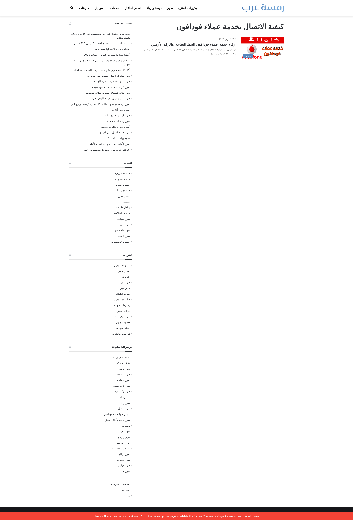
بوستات (126, 425)
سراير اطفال (123, 293)
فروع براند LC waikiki (118, 138)
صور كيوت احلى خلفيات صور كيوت (111, 87)
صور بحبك (124, 471)
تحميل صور (124, 196)
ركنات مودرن (123, 327)
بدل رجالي (124, 397)
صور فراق (124, 454)
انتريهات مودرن (122, 265)
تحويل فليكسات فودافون (117, 414)
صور (170, 8)
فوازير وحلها (123, 437)
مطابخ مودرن (123, 322)
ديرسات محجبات (121, 333)
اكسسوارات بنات (121, 448)
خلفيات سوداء (122, 179)
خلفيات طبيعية (122, 173)
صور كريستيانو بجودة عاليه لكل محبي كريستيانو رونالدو (101, 104)
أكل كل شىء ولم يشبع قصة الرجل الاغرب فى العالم (102, 69)
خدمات (114, 8)
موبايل (98, 8)
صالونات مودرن (122, 299)
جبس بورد (124, 288)
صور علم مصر (122, 230)
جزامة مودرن (123, 310)
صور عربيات (123, 459)
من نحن (126, 495)
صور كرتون (124, 235)
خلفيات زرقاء (123, 190)
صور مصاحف (123, 380)
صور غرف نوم (122, 316)
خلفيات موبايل (122, 184)
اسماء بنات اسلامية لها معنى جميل (111, 49)
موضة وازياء (154, 8)
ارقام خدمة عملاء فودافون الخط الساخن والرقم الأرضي (193, 44)
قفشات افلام (123, 363)
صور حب (125, 431)
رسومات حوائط (121, 305)
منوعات (84, 8)
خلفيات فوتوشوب (120, 241)
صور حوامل (123, 465)
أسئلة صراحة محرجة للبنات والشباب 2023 (107, 54)
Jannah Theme (103, 516)
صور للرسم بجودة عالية (117, 115)
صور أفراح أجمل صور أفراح (115, 132)
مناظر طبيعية (123, 207)
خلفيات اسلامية (122, 213)
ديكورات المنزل (188, 8)
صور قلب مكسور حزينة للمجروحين (111, 98)
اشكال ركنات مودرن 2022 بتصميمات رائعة (107, 149)
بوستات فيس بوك (120, 357)
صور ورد (125, 402)
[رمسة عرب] (263, 8)
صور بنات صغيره (121, 385)
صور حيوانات (123, 218)
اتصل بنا (126, 489)
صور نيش (125, 282)
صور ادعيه (124, 368)
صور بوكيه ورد (122, 391)
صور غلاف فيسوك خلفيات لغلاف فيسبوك (108, 92)
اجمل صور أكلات (121, 109)
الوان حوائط (123, 442)
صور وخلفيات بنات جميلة (116, 121)
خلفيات (126, 201)
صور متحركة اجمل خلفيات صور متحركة (108, 75)
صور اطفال (124, 408)
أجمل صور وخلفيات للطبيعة (115, 126)
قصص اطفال (133, 8)
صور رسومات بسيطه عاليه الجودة (112, 81)
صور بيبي (125, 224)
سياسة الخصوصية (120, 484)
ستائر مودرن (123, 271)
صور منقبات (123, 374)
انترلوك (126, 276)
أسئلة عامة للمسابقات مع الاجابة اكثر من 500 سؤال (102, 43)
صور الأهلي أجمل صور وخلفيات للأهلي (109, 143)
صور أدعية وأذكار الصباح (117, 419)
